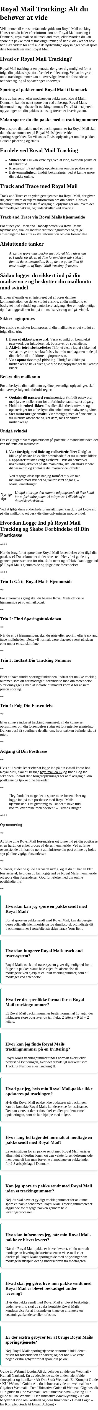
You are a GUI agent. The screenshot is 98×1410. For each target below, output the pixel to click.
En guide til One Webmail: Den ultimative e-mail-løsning (43, 1392)
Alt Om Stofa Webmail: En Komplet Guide (67, 1379)
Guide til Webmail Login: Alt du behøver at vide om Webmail (44, 1371)
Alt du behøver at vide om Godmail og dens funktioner (44, 1398)
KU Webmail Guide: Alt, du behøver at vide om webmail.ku (45, 1384)
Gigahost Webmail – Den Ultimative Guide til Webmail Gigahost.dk (49, 1388)
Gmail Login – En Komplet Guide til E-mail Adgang (46, 1402)
